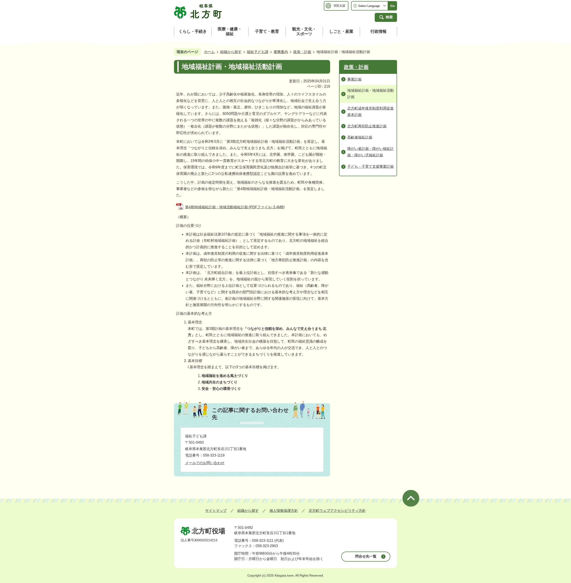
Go (392, 6)
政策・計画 (302, 52)
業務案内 (281, 52)
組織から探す (231, 52)
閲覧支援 (339, 5)
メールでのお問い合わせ (204, 463)
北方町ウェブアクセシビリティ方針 (337, 511)
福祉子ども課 (257, 52)
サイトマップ (216, 511)
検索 (389, 17)
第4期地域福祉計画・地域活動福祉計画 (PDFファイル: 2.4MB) (235, 207)
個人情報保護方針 (283, 511)
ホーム (209, 52)
